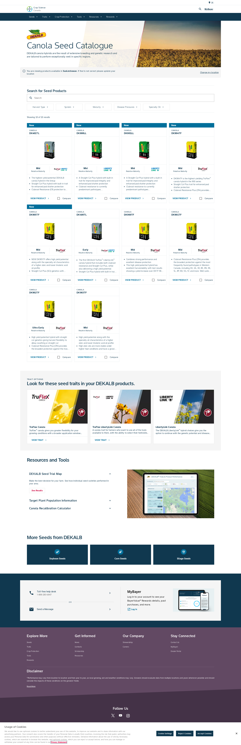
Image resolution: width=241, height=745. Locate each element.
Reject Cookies (184, 733)
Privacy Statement (59, 742)
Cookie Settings (165, 733)
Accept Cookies (204, 733)
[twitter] (113, 717)
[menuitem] (33, 17)
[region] (120, 733)
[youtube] (120, 716)
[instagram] (128, 717)
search (200, 9)
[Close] (236, 733)
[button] (70, 474)
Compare (66, 198)
